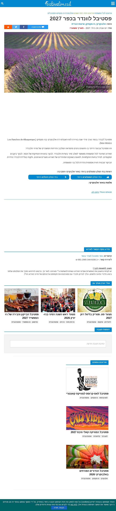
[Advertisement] (58, 114)
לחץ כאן (74, 504)
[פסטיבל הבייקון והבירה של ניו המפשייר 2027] (21, 300)
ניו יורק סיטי (70, 322)
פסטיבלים (52, 13)
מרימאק (35, 322)
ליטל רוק (108, 322)
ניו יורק (62, 322)
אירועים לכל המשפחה (103, 13)
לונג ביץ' (105, 436)
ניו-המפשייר (26, 322)
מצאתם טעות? (101, 192)
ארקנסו (100, 322)
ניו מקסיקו (60, 13)
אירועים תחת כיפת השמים (84, 13)
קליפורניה (96, 436)
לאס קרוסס (103, 398)
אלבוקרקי (69, 13)
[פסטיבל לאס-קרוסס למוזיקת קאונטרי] (87, 380)
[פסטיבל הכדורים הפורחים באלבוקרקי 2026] (87, 457)
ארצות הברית (78, 24)
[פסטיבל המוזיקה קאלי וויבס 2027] (87, 418)
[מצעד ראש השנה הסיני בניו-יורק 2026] (58, 300)
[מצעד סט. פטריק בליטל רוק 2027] (94, 300)
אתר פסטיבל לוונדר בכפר (92, 256)
